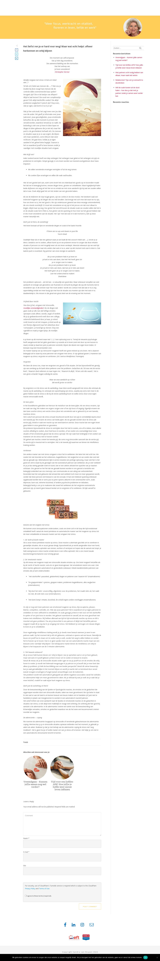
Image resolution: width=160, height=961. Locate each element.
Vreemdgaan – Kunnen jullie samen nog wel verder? (35, 774)
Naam (26, 838)
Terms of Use (44, 888)
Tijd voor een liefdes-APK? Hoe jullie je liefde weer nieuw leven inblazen (62, 774)
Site (24, 865)
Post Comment (90, 906)
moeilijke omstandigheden (33, 308)
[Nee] (157, 957)
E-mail (26, 852)
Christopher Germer (62, 72)
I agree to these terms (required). (38, 896)
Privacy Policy (30, 888)
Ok (145, 957)
